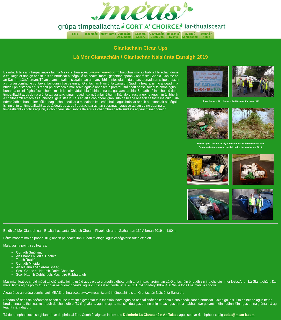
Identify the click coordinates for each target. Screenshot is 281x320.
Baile (75, 33)
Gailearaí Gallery (140, 35)
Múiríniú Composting (190, 35)
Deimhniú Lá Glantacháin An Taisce (150, 315)
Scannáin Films (206, 35)
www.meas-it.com (104, 72)
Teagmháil (91, 33)
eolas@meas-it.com (239, 315)
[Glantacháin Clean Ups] (208, 97)
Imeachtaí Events (173, 35)
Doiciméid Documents (124, 35)
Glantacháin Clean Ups (157, 35)
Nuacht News (107, 33)
